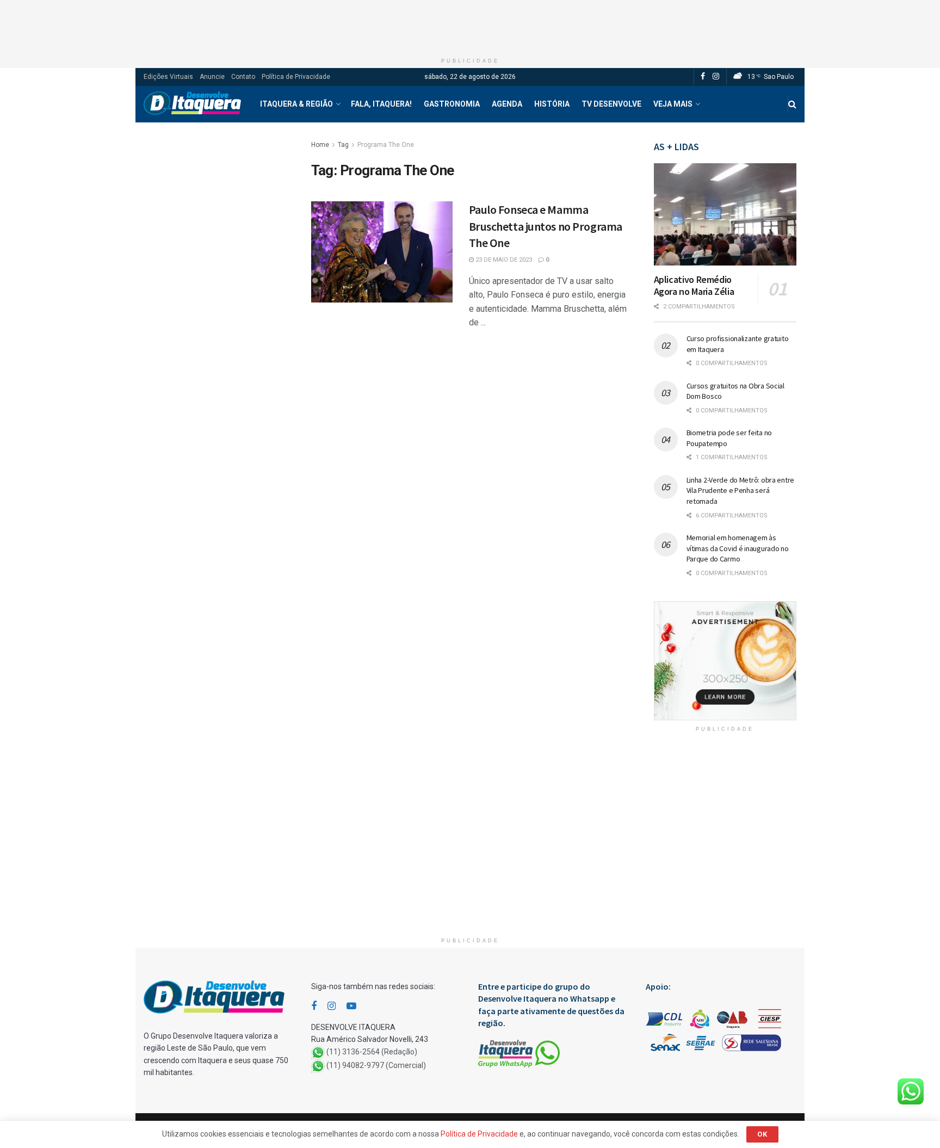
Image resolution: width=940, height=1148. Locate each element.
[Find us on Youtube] (351, 1006)
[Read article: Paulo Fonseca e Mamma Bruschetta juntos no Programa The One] (382, 252)
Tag (343, 145)
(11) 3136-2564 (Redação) (371, 1051)
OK (762, 1134)
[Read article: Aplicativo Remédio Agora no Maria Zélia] (725, 214)
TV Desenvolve (611, 104)
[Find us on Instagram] (716, 76)
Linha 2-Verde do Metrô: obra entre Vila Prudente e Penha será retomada (740, 490)
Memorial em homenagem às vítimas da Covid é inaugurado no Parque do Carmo (738, 548)
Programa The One (385, 145)
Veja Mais (672, 104)
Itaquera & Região (296, 104)
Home (320, 145)
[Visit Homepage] (192, 104)
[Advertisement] (470, 24)
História (552, 104)
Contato (243, 77)
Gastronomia (452, 104)
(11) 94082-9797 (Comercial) (376, 1065)
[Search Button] (792, 104)
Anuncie (212, 77)
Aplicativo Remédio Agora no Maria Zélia (694, 285)
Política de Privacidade (296, 77)
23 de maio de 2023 (503, 259)
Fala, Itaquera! (381, 104)
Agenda (507, 104)
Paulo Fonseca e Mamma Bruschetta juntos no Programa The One (545, 226)
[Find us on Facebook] (703, 76)
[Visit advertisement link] (725, 660)
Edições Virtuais (168, 77)
